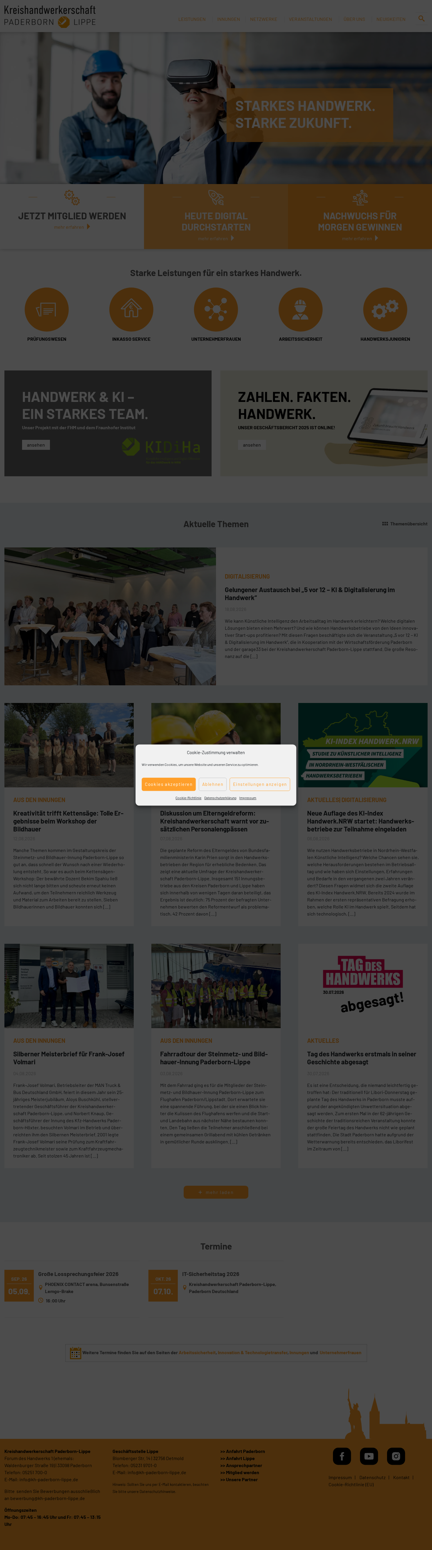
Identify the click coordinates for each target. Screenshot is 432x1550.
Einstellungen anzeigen (260, 784)
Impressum (247, 798)
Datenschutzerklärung (220, 798)
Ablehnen (213, 784)
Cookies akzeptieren (168, 784)
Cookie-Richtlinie (188, 798)
